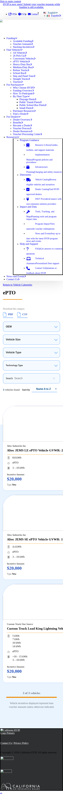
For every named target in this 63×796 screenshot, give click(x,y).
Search (9, 378)
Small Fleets (25, 108)
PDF (10, 314)
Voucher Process (21, 128)
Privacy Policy (21, 743)
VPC (13, 14)
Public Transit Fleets (29, 102)
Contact (34, 14)
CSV (25, 314)
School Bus (19, 73)
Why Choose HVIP (23, 87)
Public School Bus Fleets (32, 105)
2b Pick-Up (19, 55)
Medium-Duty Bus (22, 67)
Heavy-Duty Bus (21, 64)
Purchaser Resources (23, 111)
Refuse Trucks (20, 70)
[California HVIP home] (10, 732)
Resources (11, 137)
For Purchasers (14, 84)
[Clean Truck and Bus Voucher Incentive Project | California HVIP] (31, 27)
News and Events (15, 276)
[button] (29, 140)
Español (55, 15)
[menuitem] (12, 14)
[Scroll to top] (3, 793)
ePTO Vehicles (20, 61)
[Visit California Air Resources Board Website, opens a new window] (22, 786)
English (52, 12)
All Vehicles (19, 52)
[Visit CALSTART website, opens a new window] (6, 775)
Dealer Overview (22, 119)
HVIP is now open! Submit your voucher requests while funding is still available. (31, 6)
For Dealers (12, 116)
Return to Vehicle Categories (17, 284)
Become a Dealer (22, 125)
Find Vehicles (13, 49)
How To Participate (23, 93)
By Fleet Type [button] (20, 96)
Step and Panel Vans (23, 76)
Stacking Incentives (23, 47)
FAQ (23, 14)
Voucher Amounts (22, 44)
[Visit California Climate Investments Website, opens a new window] (6, 763)
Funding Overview (22, 90)
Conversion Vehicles (23, 58)
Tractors (17, 81)
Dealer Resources (22, 131)
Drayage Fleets (27, 99)
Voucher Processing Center (27, 134)
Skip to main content (10, 1)
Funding (10, 38)
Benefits (17, 122)
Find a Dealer (20, 113)
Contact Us (12, 279)
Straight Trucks (20, 79)
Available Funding (22, 41)
